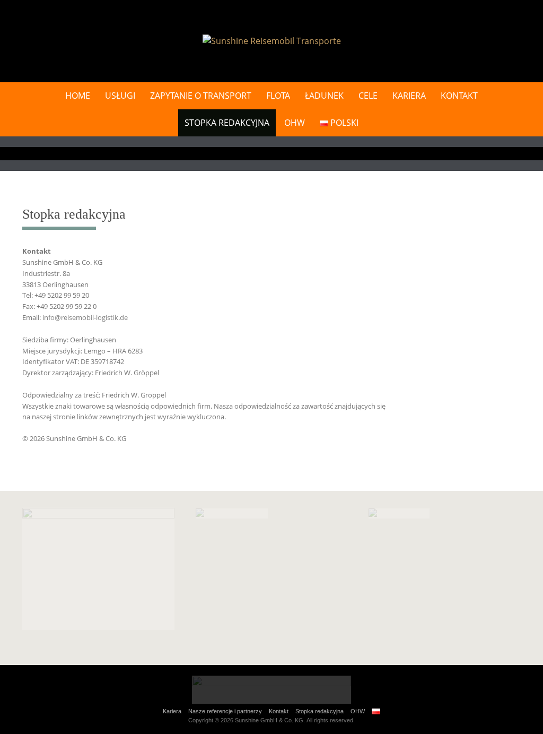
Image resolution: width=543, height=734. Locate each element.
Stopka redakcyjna (227, 122)
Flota (278, 95)
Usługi (120, 95)
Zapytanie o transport (200, 95)
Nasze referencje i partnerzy (225, 711)
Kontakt (459, 95)
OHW (294, 122)
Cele (368, 95)
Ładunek (324, 95)
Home (77, 95)
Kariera (409, 95)
